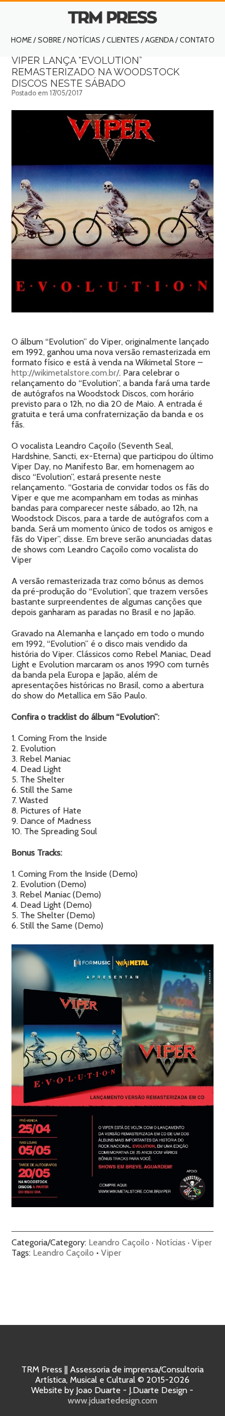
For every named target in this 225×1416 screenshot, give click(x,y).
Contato (197, 40)
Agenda (159, 40)
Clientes (122, 40)
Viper (202, 1242)
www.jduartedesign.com (112, 1400)
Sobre (49, 40)
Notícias (83, 40)
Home (21, 40)
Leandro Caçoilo (119, 1242)
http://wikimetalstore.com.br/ (65, 372)
